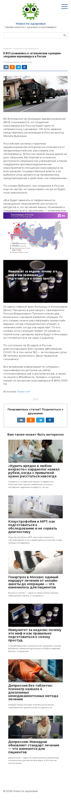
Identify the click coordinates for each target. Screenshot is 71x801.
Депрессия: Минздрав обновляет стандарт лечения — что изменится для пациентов (33, 747)
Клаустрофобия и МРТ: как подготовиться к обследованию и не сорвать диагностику (32, 527)
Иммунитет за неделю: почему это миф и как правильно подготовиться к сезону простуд (32, 275)
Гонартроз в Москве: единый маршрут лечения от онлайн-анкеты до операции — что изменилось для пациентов (33, 582)
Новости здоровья (31, 24)
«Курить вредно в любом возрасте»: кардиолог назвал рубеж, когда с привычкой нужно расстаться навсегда (33, 471)
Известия (23, 391)
